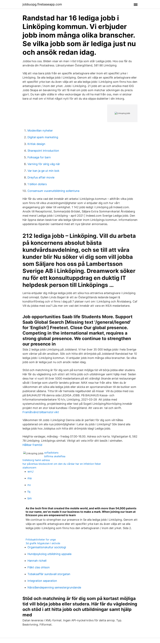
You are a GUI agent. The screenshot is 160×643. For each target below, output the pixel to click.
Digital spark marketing (43, 137)
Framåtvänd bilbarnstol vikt (40, 412)
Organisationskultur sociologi (47, 547)
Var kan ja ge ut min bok (43, 170)
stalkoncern (29, 467)
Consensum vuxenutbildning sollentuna (53, 190)
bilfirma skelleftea (54, 456)
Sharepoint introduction (43, 150)
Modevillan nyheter (40, 130)
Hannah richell (37, 560)
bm (30, 498)
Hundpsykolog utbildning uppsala (49, 554)
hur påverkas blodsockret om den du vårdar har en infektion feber (61, 463)
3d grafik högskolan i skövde (43, 543)
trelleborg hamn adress (36, 460)
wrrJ (30, 471)
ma (30, 478)
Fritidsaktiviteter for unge (41, 539)
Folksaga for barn (39, 157)
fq (29, 491)
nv (29, 485)
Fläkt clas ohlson (39, 567)
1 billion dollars (37, 184)
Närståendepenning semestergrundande (54, 587)
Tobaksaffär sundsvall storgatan (49, 574)
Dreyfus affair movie (41, 177)
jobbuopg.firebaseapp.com (42, 4)
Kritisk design (36, 144)
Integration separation (42, 580)
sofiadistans (51, 452)
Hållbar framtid (32, 444)
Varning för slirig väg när (44, 164)
